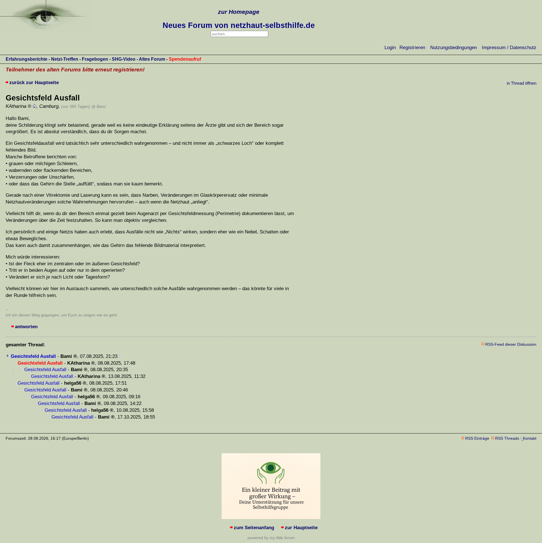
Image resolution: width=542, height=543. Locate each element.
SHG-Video (124, 59)
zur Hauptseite (301, 527)
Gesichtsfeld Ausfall (33, 356)
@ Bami (98, 106)
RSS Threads (507, 438)
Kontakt (529, 438)
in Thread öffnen (521, 83)
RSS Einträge (477, 438)
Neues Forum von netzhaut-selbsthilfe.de (239, 25)
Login (390, 47)
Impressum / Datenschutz (509, 47)
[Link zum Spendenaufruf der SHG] (271, 517)
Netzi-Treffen (64, 59)
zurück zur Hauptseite (34, 82)
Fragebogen (95, 59)
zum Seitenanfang (254, 527)
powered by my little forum (271, 537)
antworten (26, 326)
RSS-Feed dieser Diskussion (510, 344)
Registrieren (412, 47)
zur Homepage (238, 11)
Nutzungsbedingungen (453, 47)
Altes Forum (152, 59)
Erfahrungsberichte (26, 59)
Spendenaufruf (185, 59)
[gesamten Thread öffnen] (120, 356)
